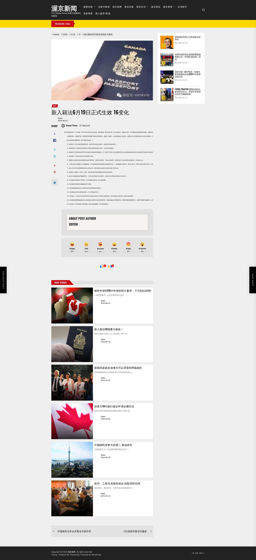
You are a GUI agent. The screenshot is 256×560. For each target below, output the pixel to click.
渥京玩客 (129, 6)
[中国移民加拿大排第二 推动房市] (72, 460)
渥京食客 (167, 6)
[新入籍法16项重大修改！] (72, 344)
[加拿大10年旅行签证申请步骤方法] (72, 421)
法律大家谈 (104, 6)
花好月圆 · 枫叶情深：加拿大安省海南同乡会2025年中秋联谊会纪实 (188, 74)
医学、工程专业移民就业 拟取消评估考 (117, 483)
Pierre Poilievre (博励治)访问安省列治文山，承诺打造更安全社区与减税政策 (188, 91)
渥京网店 (155, 6)
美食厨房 (88, 13)
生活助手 (182, 6)
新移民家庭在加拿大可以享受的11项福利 (118, 368)
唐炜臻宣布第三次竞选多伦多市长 (188, 38)
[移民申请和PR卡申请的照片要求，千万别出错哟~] (72, 305)
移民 (54, 106)
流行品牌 (117, 6)
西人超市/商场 (103, 13)
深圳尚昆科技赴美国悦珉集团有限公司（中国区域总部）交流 (188, 56)
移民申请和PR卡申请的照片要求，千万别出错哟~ (123, 290)
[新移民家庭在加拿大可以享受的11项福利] (72, 383)
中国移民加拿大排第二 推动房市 (113, 445)
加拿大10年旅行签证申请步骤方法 (114, 406)
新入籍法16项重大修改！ (108, 329)
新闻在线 (88, 6)
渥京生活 (141, 6)
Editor (60, 118)
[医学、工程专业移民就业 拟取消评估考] (72, 498)
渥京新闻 (64, 7)
